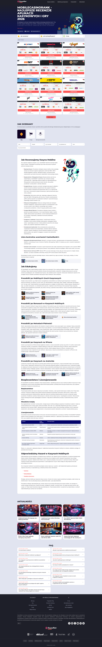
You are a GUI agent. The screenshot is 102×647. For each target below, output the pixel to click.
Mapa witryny (33, 609)
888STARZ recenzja (51, 75)
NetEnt (50, 609)
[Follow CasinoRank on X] (75, 623)
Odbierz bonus (28, 55)
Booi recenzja (28, 112)
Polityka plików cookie (51, 645)
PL (18, 623)
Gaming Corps (50, 607)
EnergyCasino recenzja (51, 93)
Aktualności (82, 1)
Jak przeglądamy (68, 607)
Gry (33, 603)
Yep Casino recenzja (74, 112)
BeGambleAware (27, 473)
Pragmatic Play (50, 601)
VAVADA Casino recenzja (51, 57)
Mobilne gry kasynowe (63, 1)
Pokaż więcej (50, 117)
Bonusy (32, 601)
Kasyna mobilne (50, 1)
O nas (68, 601)
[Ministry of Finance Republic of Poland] (30, 634)
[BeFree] (69, 634)
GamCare (26, 470)
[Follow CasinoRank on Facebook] (69, 623)
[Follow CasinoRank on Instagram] (72, 623)
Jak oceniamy (69, 605)
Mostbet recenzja (28, 57)
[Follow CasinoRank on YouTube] (78, 623)
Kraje (33, 607)
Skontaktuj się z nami (68, 603)
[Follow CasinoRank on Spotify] (80, 623)
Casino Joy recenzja (51, 112)
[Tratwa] (60, 634)
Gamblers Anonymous (29, 476)
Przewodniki (73, 1)
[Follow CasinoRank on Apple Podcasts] (83, 623)
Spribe (50, 605)
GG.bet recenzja (28, 75)
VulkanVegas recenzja (73, 57)
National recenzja (73, 75)
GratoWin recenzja (28, 93)
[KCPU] (51, 634)
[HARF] (42, 634)
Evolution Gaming (50, 603)
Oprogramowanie (33, 605)
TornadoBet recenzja (74, 93)
